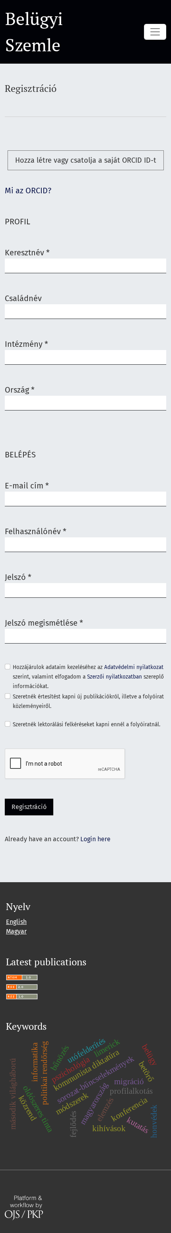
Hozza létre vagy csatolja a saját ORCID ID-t (85, 160)
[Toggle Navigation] (155, 32)
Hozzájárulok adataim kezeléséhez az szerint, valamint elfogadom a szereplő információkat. (88, 677)
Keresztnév (27, 252)
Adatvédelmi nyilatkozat (133, 667)
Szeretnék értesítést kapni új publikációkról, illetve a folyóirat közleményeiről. (88, 701)
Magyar (16, 931)
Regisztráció (29, 807)
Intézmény (26, 344)
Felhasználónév (35, 531)
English (16, 922)
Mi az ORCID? (28, 190)
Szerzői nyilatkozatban (114, 676)
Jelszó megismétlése (44, 623)
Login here (95, 839)
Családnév (23, 298)
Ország (20, 390)
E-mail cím (27, 485)
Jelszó (18, 577)
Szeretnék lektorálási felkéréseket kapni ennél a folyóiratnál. (86, 724)
